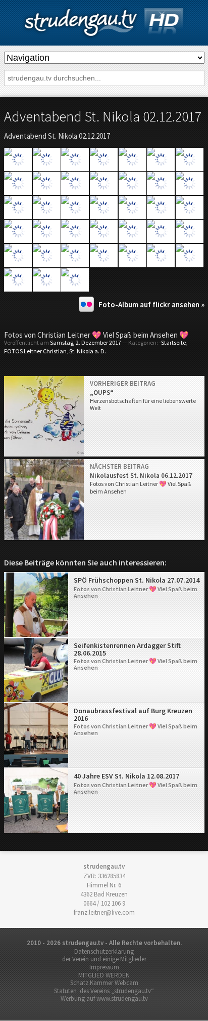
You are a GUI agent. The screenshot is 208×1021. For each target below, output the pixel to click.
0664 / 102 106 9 (104, 903)
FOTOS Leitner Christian (35, 351)
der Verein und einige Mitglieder (104, 959)
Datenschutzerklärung (104, 951)
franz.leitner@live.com (104, 912)
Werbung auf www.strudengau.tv (104, 998)
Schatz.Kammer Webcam (104, 982)
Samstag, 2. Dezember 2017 (85, 342)
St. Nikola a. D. (87, 351)
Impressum (104, 967)
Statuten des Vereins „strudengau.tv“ (104, 991)
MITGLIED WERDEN (104, 975)
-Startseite (172, 342)
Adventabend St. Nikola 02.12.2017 (102, 116)
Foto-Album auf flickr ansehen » (151, 304)
